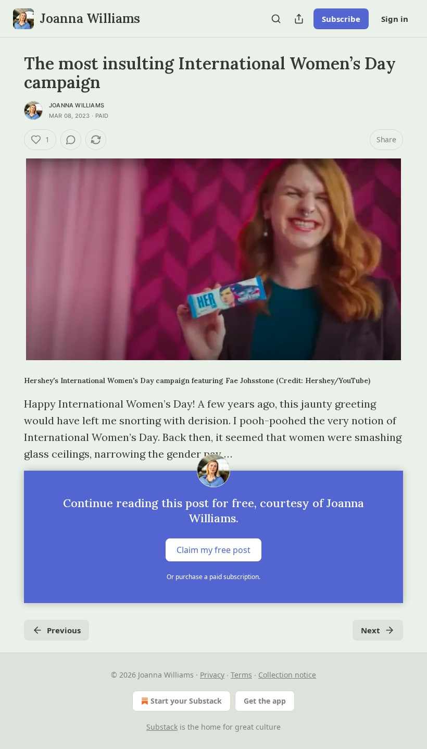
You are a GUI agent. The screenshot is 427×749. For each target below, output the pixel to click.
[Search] (276, 18)
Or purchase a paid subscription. (213, 576)
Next (370, 630)
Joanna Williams (76, 105)
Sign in (394, 19)
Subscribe (341, 19)
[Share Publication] (298, 18)
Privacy (212, 675)
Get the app (265, 701)
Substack (162, 727)
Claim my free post (213, 550)
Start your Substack (186, 701)
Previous (64, 630)
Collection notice (287, 675)
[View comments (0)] (70, 139)
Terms (241, 675)
